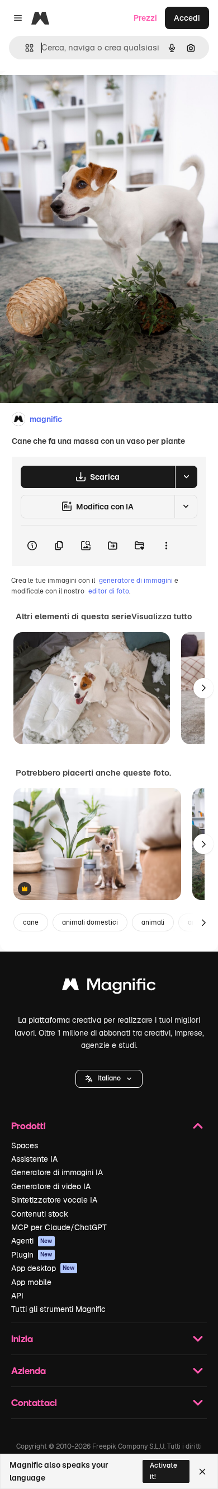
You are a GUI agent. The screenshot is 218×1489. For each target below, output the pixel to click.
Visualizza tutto (161, 616)
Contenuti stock (39, 1214)
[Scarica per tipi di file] (186, 477)
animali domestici (90, 922)
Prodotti (28, 1125)
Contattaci (34, 1402)
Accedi (187, 18)
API (17, 1296)
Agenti (32, 1241)
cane (31, 922)
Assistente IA (34, 1159)
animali (152, 922)
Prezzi (145, 18)
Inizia (22, 1338)
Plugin (32, 1255)
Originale (74, 96)
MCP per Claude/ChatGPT (59, 1227)
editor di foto (108, 591)
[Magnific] (109, 987)
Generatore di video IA (51, 1186)
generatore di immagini (136, 580)
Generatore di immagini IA (57, 1172)
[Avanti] (203, 688)
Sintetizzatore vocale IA (54, 1200)
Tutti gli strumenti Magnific (58, 1309)
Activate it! (163, 1471)
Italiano (109, 1078)
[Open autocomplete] (25, 48)
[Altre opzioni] (166, 546)
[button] (109, 1079)
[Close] (202, 1471)
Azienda (28, 1370)
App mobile (31, 1282)
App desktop (43, 1268)
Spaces (24, 1145)
